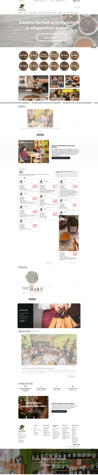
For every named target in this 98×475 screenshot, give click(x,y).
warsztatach (60, 404)
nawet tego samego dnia (41, 390)
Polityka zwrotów (56, 431)
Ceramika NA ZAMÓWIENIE (74, 430)
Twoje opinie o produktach (45, 430)
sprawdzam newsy (49, 465)
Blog (34, 431)
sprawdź (22, 320)
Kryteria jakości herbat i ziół (36, 433)
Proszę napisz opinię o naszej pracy (47, 433)
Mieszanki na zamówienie (64, 430)
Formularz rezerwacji (46, 434)
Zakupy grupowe (75, 441)
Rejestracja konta (46, 435)
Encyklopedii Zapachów (60, 153)
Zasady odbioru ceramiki (74, 428)
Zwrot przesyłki (46, 428)
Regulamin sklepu (56, 432)
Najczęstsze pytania (56, 433)
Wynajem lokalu (74, 442)
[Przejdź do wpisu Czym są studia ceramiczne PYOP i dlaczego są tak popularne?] (49, 349)
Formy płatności (55, 436)
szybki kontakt (57, 390)
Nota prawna (36, 434)
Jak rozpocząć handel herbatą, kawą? (66, 436)
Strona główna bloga (36, 331)
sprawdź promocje (72, 390)
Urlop (34, 428)
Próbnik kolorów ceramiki (74, 435)
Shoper (78, 446)
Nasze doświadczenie (37, 429)
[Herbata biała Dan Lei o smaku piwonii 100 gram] (32, 281)
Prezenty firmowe (75, 440)
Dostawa (54, 429)
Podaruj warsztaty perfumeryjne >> (61, 158)
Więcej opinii (49, 262)
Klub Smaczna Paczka (56, 428)
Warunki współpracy (65, 428)
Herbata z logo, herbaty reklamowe (75, 438)
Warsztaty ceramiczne (74, 432)
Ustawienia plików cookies (56, 438)
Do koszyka (40, 134)
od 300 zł (25, 391)
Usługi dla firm (74, 436)
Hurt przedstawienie (65, 427)
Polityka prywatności (56, 434)
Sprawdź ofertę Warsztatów (59, 411)
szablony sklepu (69, 446)
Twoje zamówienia (46, 427)
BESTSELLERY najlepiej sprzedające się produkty (66, 433)
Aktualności (25, 366)
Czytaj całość (72, 376)
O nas (35, 427)
